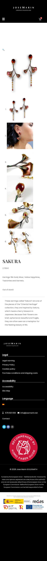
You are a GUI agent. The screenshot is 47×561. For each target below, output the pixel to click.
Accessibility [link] (7, 386)
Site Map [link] (6, 390)
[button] (12, 19)
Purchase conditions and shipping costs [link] (20, 373)
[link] (23, 8)
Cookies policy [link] (8, 369)
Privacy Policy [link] (8, 364)
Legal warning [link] (8, 360)
